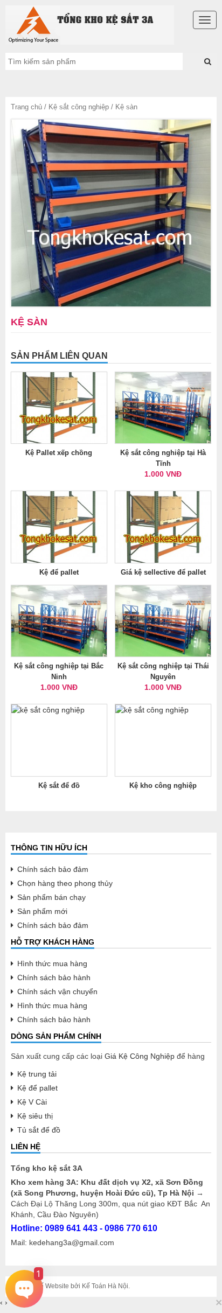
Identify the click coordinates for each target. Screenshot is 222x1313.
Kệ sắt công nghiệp (78, 107)
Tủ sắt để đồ (38, 1130)
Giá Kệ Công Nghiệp (140, 1056)
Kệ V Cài (32, 1102)
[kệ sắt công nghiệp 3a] (111, 213)
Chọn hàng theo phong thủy (65, 883)
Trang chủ (26, 107)
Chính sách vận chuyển (57, 991)
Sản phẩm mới (42, 911)
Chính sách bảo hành (54, 977)
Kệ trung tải (37, 1074)
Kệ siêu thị (35, 1116)
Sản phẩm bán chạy (51, 897)
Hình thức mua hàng (52, 963)
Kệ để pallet (37, 1088)
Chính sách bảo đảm (52, 869)
